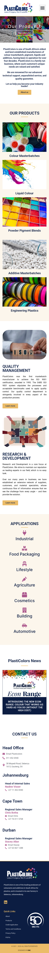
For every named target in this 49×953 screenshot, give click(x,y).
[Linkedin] (5, 899)
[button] (42, 8)
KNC (29, 947)
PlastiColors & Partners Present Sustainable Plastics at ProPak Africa (24, 704)
